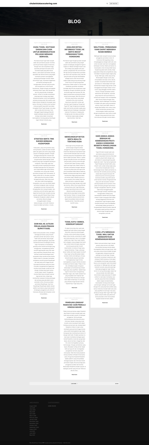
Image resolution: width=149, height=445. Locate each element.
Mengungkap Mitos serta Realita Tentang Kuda (74, 139)
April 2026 (32, 413)
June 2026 (32, 410)
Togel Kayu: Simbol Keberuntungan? (74, 223)
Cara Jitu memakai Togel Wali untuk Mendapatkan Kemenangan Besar (105, 235)
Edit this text (113, 3)
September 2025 (34, 427)
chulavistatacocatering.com (37, 3)
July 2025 (32, 431)
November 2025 (34, 423)
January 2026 (33, 419)
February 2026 (34, 417)
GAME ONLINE (44, 44)
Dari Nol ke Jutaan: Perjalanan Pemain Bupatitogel (44, 226)
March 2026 (33, 415)
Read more (44, 124)
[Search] (107, 4)
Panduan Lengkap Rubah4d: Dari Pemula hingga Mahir (74, 304)
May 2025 (32, 435)
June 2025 (32, 433)
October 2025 (33, 425)
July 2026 (32, 408)
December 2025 (34, 421)
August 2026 (33, 406)
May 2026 (32, 412)
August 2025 (33, 429)
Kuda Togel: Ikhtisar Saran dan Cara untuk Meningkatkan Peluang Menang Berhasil (44, 52)
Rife (30, 443)
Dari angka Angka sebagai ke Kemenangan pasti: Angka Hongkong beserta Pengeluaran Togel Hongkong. (105, 142)
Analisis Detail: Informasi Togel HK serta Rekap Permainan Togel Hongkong (74, 52)
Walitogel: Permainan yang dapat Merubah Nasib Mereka (105, 49)
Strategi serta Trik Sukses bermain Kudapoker (44, 141)
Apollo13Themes (57, 443)
